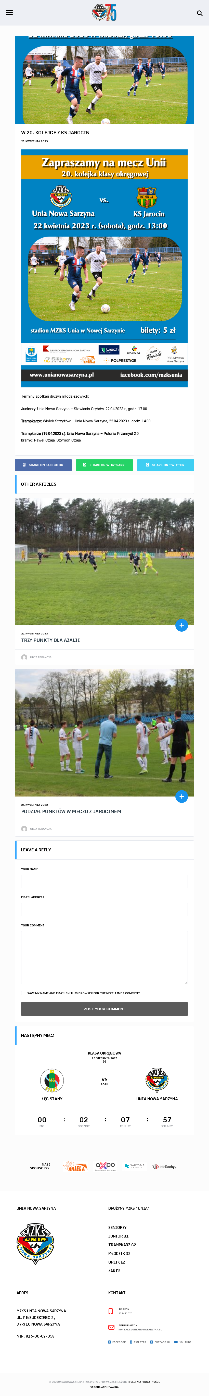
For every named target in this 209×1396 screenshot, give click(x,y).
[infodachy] (136, 1166)
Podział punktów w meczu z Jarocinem (71, 811)
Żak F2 (114, 1271)
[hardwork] (165, 1166)
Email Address (32, 897)
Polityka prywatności (144, 1382)
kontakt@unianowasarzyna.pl (140, 1329)
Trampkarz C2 (122, 1245)
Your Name (29, 869)
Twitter (139, 1342)
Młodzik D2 (119, 1253)
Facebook (119, 1342)
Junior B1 (118, 1236)
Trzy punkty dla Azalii (50, 640)
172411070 (125, 1313)
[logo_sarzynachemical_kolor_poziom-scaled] (106, 1166)
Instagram (162, 1342)
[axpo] (76, 1166)
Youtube (185, 1342)
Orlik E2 (116, 1262)
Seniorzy (117, 1227)
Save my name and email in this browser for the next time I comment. (84, 993)
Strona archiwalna (104, 1387)
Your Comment (33, 925)
